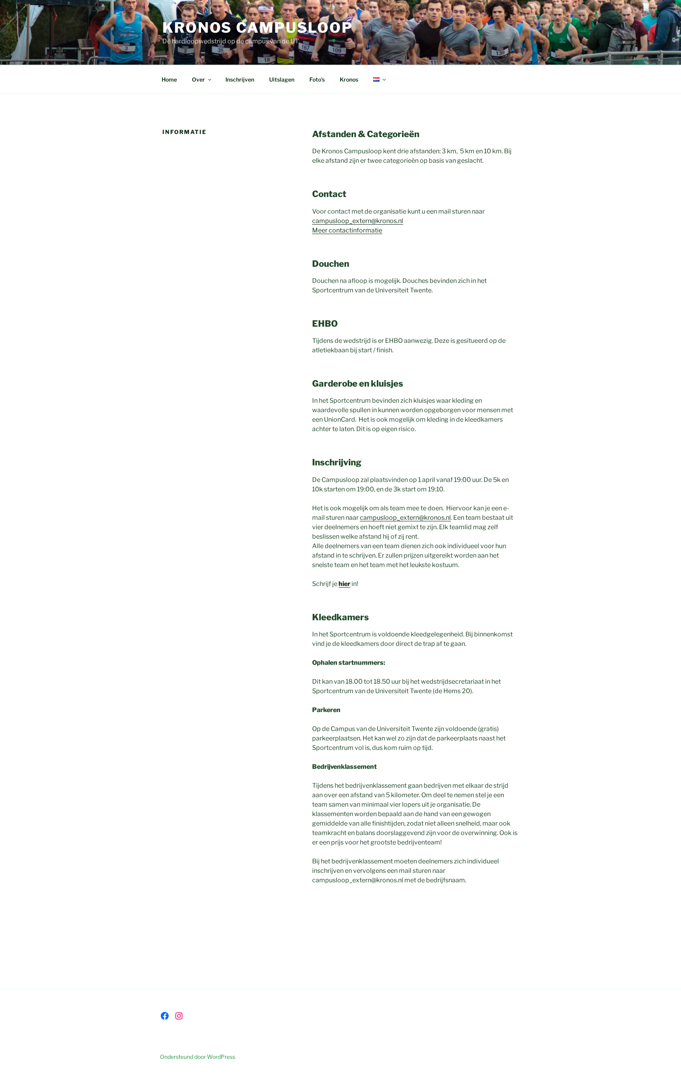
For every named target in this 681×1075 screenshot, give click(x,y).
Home (169, 79)
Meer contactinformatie (347, 230)
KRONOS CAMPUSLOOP (257, 27)
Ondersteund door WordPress (197, 1056)
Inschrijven (239, 79)
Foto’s (317, 79)
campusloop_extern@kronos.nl (357, 221)
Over (198, 79)
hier (344, 584)
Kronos (349, 79)
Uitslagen (281, 79)
